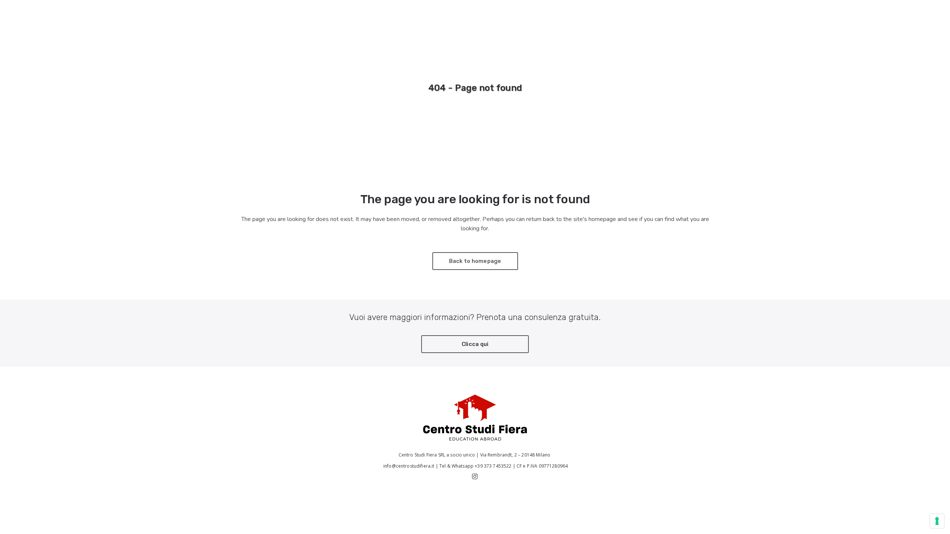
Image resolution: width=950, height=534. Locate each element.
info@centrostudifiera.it (408, 466)
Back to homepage (475, 261)
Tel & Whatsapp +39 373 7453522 (475, 466)
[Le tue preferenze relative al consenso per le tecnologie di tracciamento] (937, 521)
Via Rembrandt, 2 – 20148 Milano (516, 455)
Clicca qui (475, 344)
